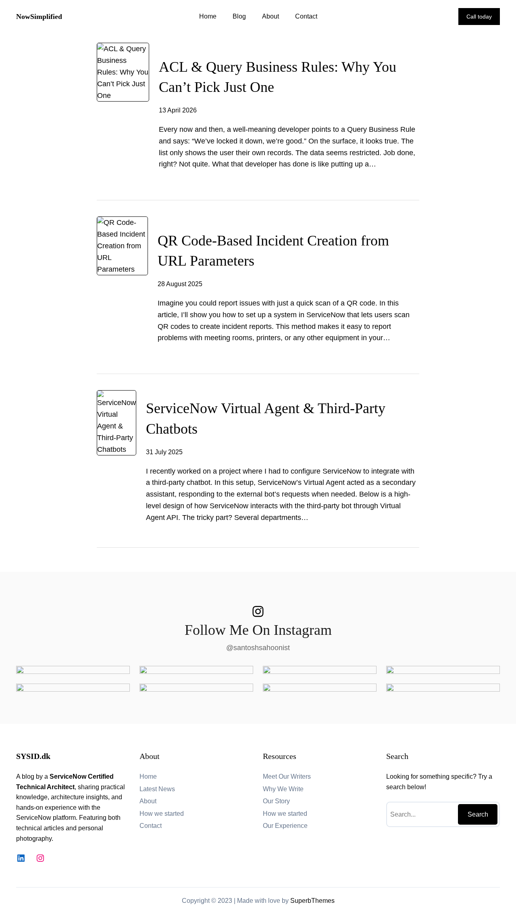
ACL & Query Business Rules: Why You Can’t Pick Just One (277, 77)
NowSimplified (39, 16)
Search (478, 814)
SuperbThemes (312, 900)
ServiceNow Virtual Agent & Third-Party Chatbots (265, 418)
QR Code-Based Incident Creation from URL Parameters (273, 251)
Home (207, 16)
